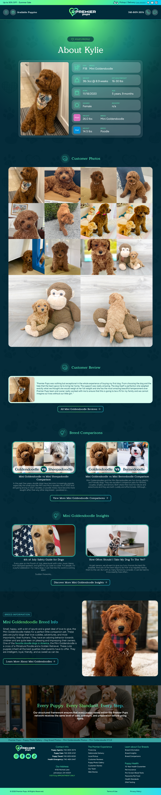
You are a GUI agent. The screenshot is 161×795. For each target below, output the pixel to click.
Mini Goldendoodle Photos (75, 740)
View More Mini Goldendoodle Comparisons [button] (79, 498)
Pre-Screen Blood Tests (134, 773)
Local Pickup (93, 756)
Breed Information (132, 750)
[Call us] (148, 12)
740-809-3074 (136, 12)
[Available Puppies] (13, 12)
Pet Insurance (130, 770)
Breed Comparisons (133, 756)
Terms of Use (112, 791)
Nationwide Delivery (96, 753)
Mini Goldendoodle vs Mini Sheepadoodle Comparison (44, 478)
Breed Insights (130, 753)
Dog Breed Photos (52, 740)
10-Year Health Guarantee (135, 767)
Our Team (92, 769)
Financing (92, 750)
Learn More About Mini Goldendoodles (29, 661)
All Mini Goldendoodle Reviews (79, 409)
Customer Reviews (95, 759)
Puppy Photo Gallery (32, 740)
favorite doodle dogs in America (32, 643)
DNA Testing (130, 782)
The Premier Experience (100, 746)
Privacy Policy (135, 791)
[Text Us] (155, 12)
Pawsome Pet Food (132, 776)
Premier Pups (14, 740)
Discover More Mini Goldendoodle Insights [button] (79, 582)
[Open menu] (6, 12)
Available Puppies (27, 12)
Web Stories (93, 772)
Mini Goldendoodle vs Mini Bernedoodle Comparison (117, 476)
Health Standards (132, 779)
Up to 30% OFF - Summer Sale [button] (17, 2)
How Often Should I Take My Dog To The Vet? (117, 559)
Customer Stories (95, 766)
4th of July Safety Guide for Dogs (44, 559)
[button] (148, 2)
